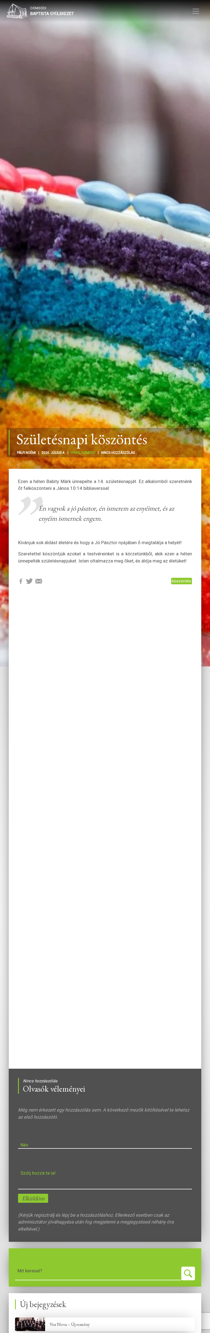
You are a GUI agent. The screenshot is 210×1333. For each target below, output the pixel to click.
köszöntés (181, 581)
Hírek (75, 453)
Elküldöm (33, 1198)
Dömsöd (88, 453)
